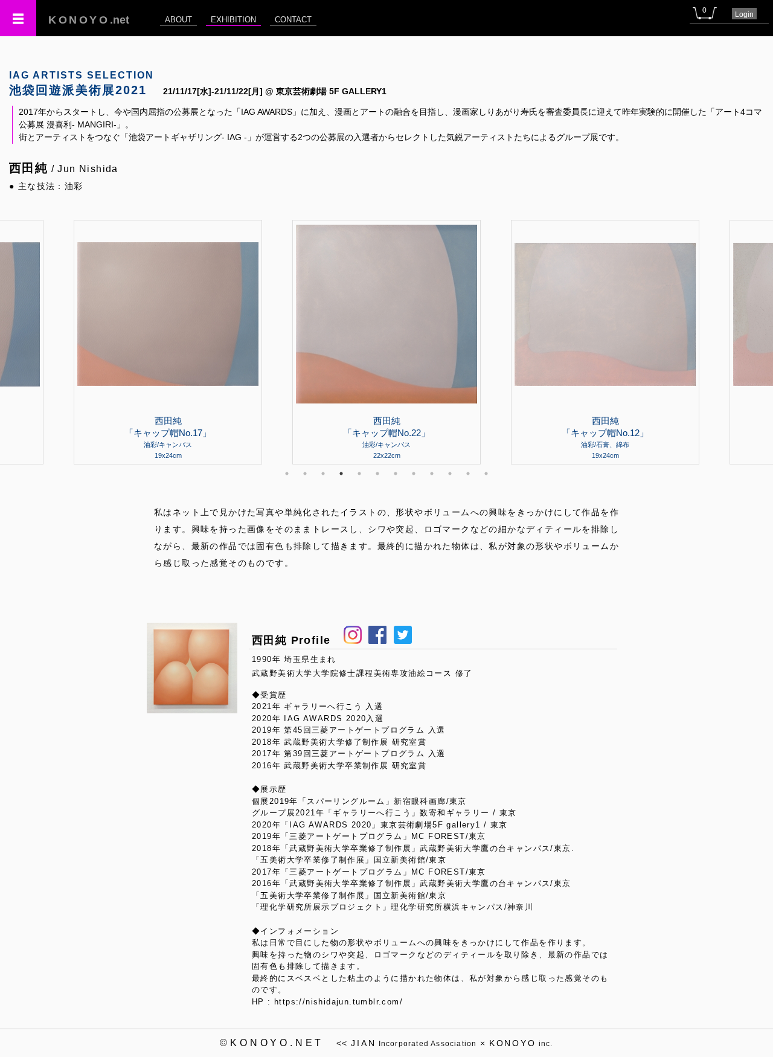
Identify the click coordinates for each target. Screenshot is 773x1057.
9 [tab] (432, 473)
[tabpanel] (386, 342)
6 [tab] (377, 473)
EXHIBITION (233, 19)
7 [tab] (396, 473)
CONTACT (293, 19)
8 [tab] (414, 473)
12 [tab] (486, 473)
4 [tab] (341, 473)
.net (88, 20)
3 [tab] (323, 473)
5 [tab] (359, 473)
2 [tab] (305, 473)
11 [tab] (468, 473)
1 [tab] (287, 473)
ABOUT (178, 19)
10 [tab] (450, 473)
